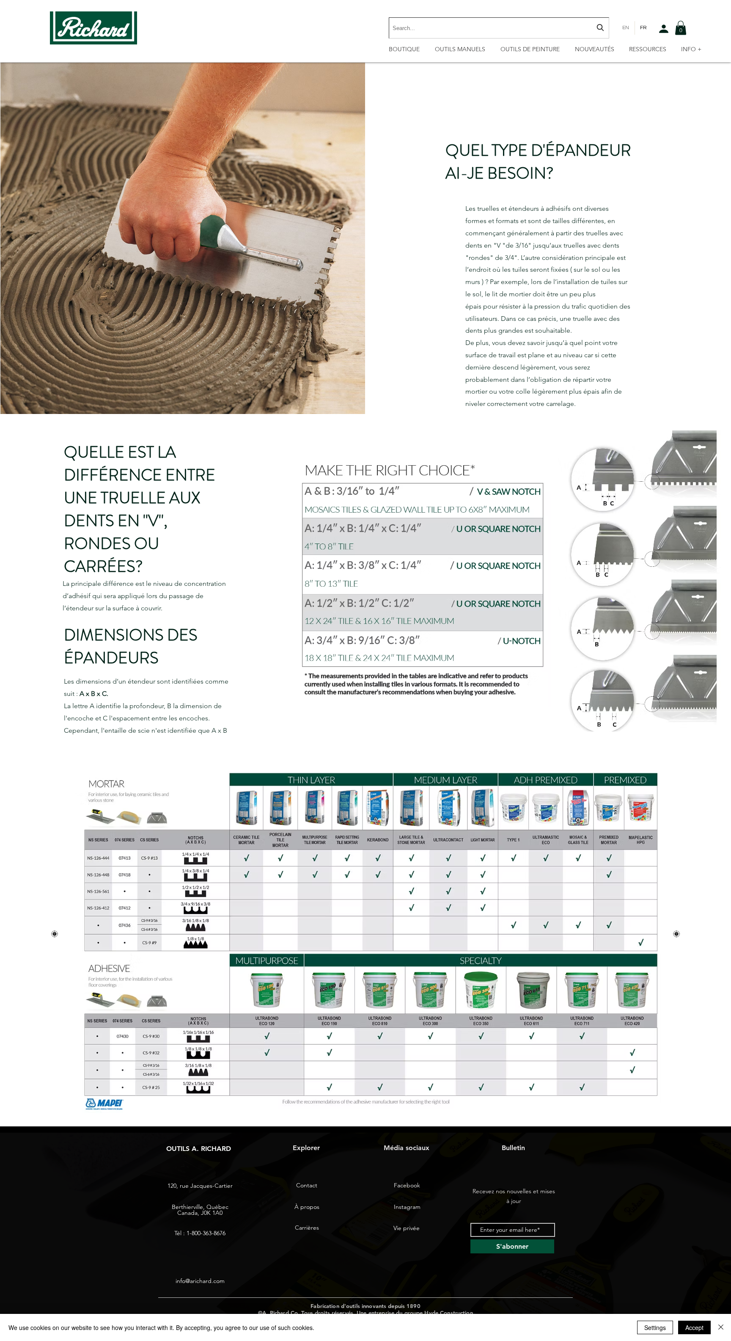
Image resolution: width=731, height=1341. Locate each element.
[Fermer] (721, 1327)
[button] (681, 28)
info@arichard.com (200, 1281)
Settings (655, 1327)
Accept (694, 1327)
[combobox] (499, 28)
